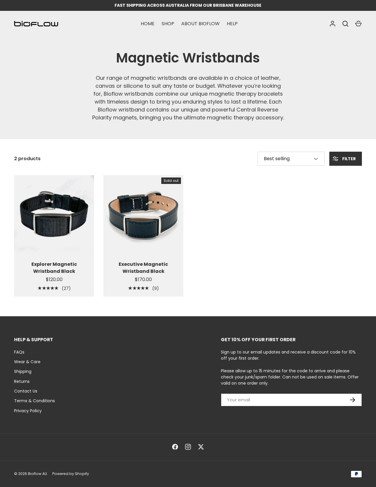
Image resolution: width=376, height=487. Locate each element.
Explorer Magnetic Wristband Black (54, 268)
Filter (348, 159)
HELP (232, 23)
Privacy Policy (28, 411)
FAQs (19, 352)
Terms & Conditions (34, 401)
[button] (358, 23)
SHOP (168, 23)
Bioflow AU (37, 473)
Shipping (22, 371)
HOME (148, 23)
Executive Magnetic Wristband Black (143, 268)
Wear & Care (27, 362)
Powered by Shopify (70, 473)
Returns (22, 381)
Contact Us (25, 391)
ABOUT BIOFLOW (200, 23)
